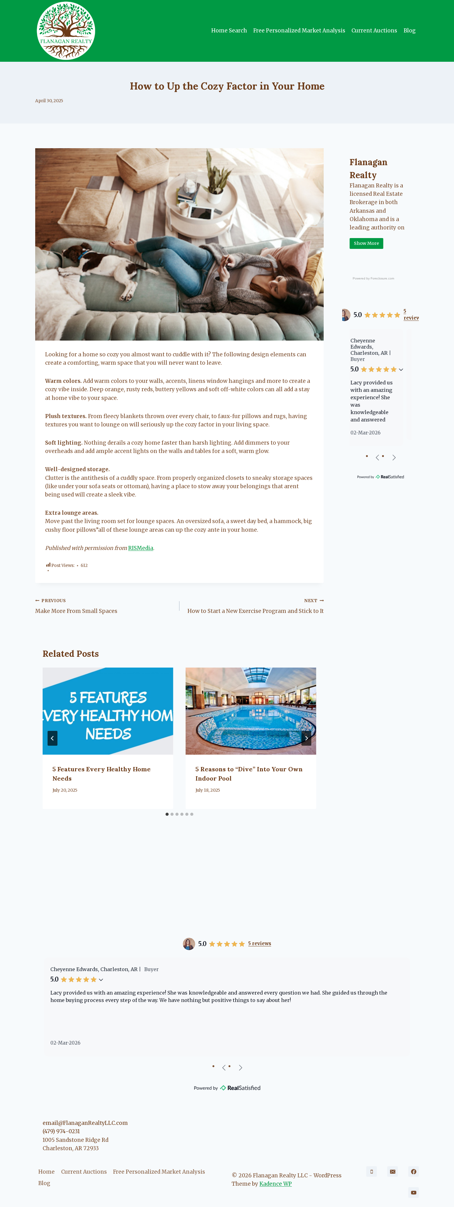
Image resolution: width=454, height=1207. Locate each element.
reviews (413, 314)
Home (46, 1171)
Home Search (229, 30)
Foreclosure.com (382, 278)
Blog (410, 30)
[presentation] (108, 711)
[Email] (392, 1171)
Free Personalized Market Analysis (299, 30)
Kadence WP (275, 1183)
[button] (408, 363)
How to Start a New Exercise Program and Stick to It (255, 606)
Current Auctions (374, 30)
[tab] (167, 814)
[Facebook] (413, 1171)
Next (394, 457)
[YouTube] (413, 1192)
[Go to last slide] (52, 738)
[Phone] (371, 1171)
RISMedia (140, 548)
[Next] (306, 738)
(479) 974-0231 (61, 1131)
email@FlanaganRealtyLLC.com (85, 1123)
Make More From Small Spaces (76, 606)
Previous (378, 457)
